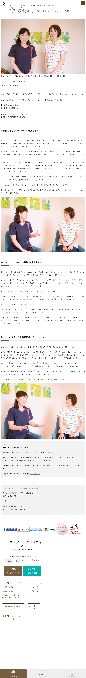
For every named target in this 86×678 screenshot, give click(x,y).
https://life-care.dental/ (31, 488)
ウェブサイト (35, 474)
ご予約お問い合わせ (13, 571)
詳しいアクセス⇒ (34, 607)
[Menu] (83, 3)
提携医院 (32, 571)
